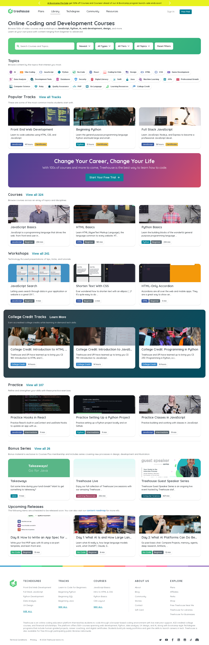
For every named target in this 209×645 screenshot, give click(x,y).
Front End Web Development (37, 587)
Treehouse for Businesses (182, 614)
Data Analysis (29, 601)
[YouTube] (166, 640)
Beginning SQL (65, 596)
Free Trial (185, 12)
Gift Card (139, 610)
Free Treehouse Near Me (182, 605)
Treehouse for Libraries (181, 610)
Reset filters (164, 46)
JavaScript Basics (102, 587)
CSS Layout (99, 601)
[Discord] (197, 640)
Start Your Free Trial (103, 177)
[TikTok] (191, 640)
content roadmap (96, 510)
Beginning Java (66, 601)
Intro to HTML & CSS (103, 592)
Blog (137, 592)
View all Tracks (50, 97)
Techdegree (73, 11)
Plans (41, 11)
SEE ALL (27, 611)
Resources (112, 11)
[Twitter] (160, 640)
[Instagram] (185, 640)
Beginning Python (67, 592)
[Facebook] (172, 640)
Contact (138, 605)
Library (55, 11)
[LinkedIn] (179, 640)
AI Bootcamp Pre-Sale (57, 3)
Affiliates (174, 592)
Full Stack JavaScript (33, 592)
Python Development (33, 596)
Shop (172, 601)
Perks (172, 596)
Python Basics (100, 596)
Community (93, 11)
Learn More (58, 317)
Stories (138, 601)
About (138, 587)
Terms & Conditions (18, 640)
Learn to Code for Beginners (72, 587)
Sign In (170, 11)
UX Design (28, 605)
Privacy (33, 640)
